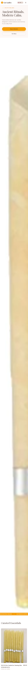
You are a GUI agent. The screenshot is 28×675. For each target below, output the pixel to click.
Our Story (14, 33)
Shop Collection (14, 29)
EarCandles (6, 3)
